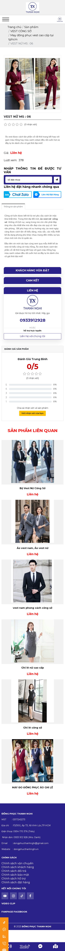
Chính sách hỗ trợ (14, 878)
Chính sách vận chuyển (17, 863)
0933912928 (32, 320)
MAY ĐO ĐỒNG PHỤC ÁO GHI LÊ (32, 787)
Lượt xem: (10, 160)
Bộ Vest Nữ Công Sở (32, 488)
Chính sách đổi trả (14, 871)
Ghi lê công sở (32, 727)
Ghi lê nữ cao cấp (32, 667)
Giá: (6, 153)
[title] (9, 946)
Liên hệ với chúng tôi (32, 336)
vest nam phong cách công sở (32, 607)
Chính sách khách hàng (18, 867)
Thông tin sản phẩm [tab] (13, 206)
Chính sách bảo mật (15, 874)
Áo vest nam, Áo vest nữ (32, 548)
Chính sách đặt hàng (16, 882)
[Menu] (5, 19)
